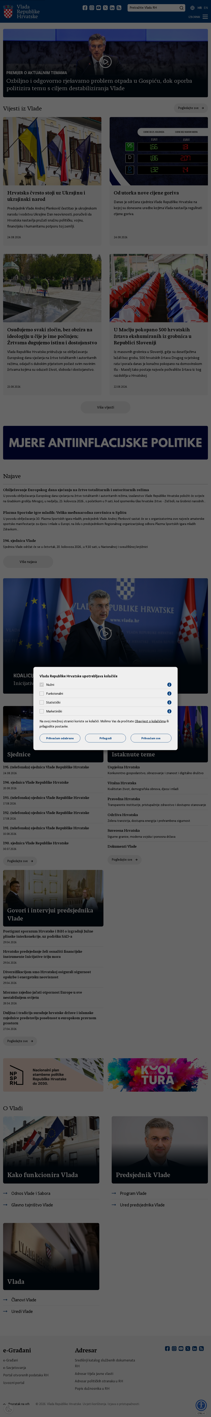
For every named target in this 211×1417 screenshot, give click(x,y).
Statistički (53, 702)
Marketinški (54, 711)
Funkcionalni (54, 693)
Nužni (50, 685)
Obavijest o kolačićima (150, 721)
